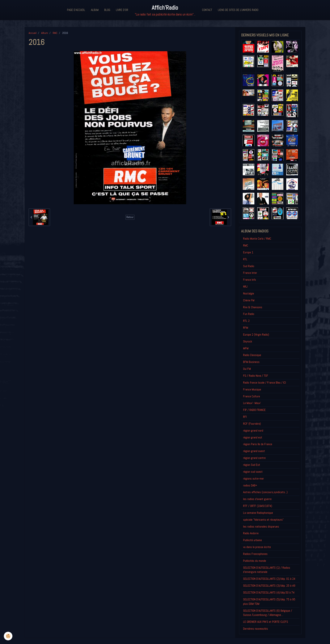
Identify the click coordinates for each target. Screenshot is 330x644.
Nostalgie (248, 293)
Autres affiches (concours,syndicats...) (265, 492)
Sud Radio (248, 266)
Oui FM (247, 369)
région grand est (252, 437)
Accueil (32, 33)
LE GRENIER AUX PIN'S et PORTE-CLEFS (265, 622)
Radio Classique (252, 355)
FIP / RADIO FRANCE (254, 410)
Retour (129, 217)
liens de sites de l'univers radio (238, 10)
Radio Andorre (251, 533)
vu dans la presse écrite (257, 547)
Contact (207, 10)
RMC (55, 33)
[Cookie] (8, 636)
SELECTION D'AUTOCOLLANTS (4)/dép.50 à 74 (268, 592)
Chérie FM (248, 300)
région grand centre (254, 458)
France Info (249, 280)
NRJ (245, 287)
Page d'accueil (76, 10)
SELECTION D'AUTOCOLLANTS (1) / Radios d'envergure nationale (266, 570)
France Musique (252, 389)
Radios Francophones (255, 554)
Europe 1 (248, 252)
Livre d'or (122, 10)
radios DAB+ (250, 485)
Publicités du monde (254, 561)
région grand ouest (254, 451)
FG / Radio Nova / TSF (255, 376)
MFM (245, 348)
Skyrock (247, 341)
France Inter (250, 273)
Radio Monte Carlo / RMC (257, 239)
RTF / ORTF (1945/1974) (257, 506)
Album (95, 10)
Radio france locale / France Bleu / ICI (264, 383)
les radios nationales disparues (261, 526)
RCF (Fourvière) (252, 424)
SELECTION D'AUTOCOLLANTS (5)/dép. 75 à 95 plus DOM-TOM (269, 601)
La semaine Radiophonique (258, 513)
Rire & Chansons (252, 307)
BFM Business (251, 362)
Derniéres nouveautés (255, 629)
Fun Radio (248, 314)
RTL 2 (246, 321)
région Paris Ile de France (257, 444)
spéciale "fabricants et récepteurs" (263, 520)
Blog (107, 10)
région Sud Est (251, 465)
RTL (245, 259)
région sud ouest (253, 472)
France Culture (251, 396)
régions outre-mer (253, 478)
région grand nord (253, 431)
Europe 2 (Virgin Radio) (256, 335)
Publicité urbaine (252, 540)
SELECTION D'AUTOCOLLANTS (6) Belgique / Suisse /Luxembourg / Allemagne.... (267, 613)
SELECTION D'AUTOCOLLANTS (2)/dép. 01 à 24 (269, 579)
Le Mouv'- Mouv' (252, 403)
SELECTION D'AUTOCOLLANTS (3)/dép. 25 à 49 (269, 586)
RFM (245, 328)
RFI (245, 417)
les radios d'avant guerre (257, 499)
